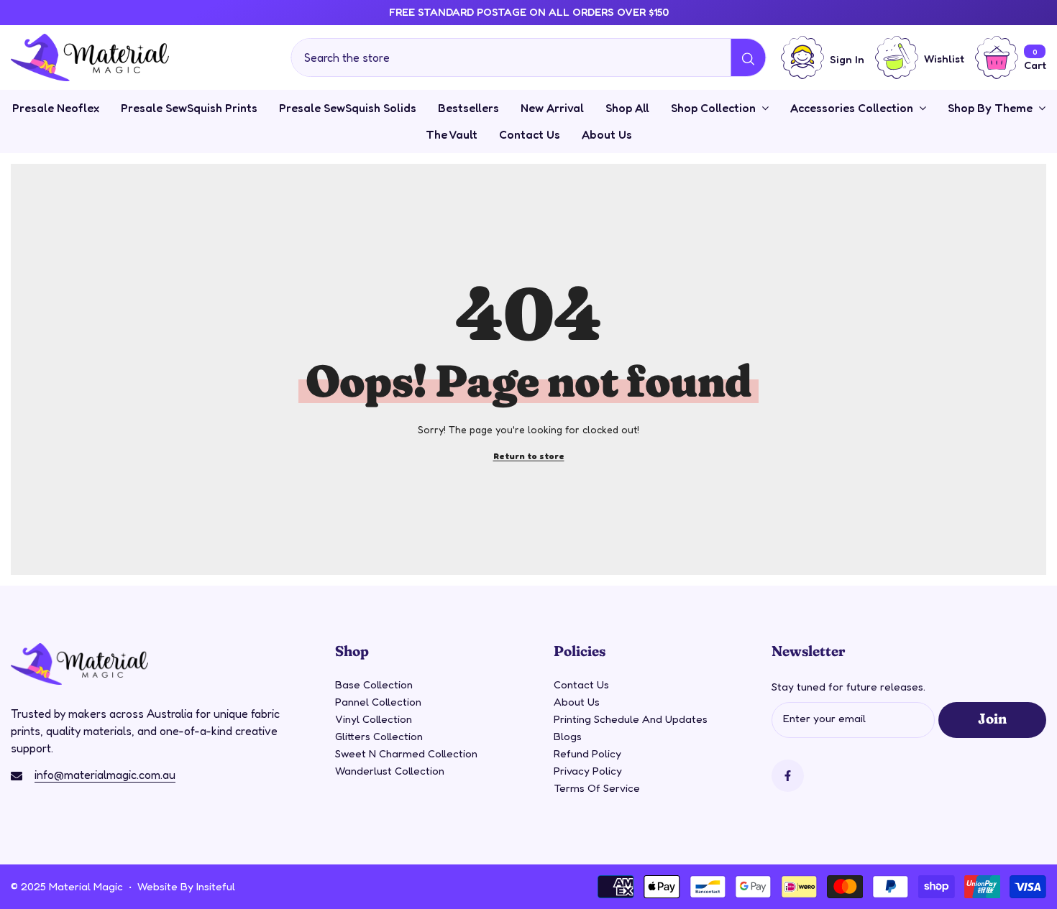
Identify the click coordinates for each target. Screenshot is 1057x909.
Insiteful (215, 886)
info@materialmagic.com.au (105, 774)
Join (992, 718)
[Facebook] (788, 776)
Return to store (528, 456)
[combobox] (511, 57)
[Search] (528, 57)
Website (157, 886)
